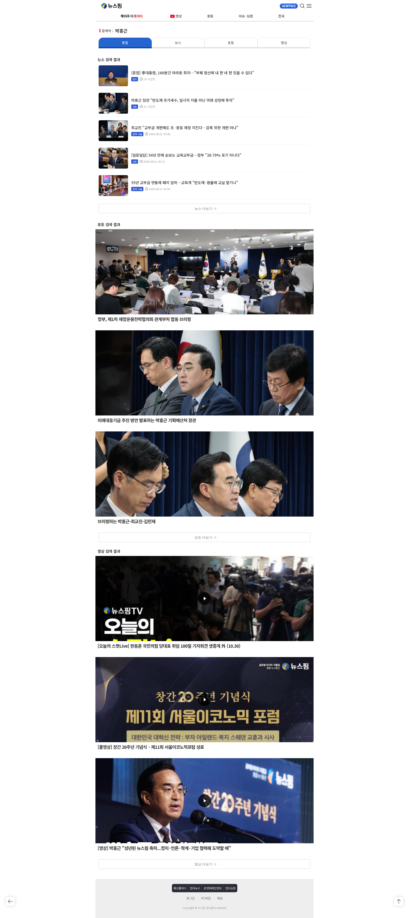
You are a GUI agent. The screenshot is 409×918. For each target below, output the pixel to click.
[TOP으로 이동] (399, 901)
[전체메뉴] (310, 5)
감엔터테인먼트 (213, 888)
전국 (281, 16)
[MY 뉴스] (289, 5)
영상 (179, 16)
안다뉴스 (195, 888)
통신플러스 (180, 888)
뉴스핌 (111, 6)
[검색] (302, 5)
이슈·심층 (246, 16)
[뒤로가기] (10, 901)
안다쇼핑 (230, 888)
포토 (210, 16)
